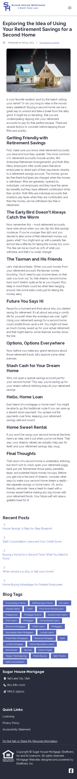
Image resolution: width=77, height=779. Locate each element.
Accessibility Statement (16, 729)
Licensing (8, 716)
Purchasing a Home (49, 42)
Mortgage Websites (28, 759)
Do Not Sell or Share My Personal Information (30, 741)
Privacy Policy (11, 722)
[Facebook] (71, 771)
